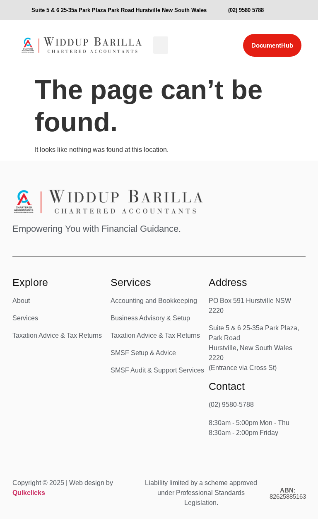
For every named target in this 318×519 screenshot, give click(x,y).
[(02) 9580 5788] (220, 10)
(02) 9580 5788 (246, 10)
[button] (160, 45)
